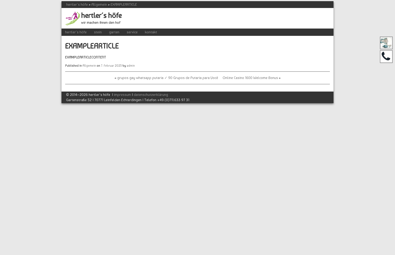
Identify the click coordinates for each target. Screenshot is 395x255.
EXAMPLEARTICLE (124, 4)
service (132, 32)
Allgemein (99, 4)
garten (114, 32)
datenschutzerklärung (151, 94)
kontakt (151, 32)
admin (131, 65)
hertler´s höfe (77, 4)
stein (98, 32)
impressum (122, 94)
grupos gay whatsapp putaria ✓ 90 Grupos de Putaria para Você (167, 78)
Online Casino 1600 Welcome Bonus (250, 78)
